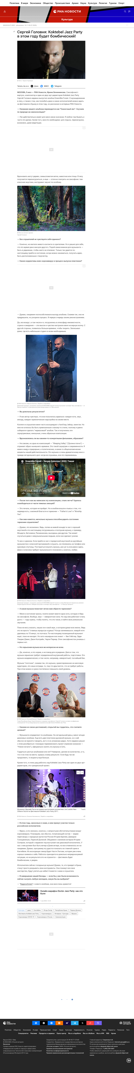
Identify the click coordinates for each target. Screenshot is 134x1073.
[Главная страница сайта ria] (67, 11)
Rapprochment (26, 884)
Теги (127, 1030)
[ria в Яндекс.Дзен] (44, 1023)
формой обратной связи (109, 1046)
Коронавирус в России (44, 917)
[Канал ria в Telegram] (75, 1023)
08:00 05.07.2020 (9, 25)
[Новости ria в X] (82, 1023)
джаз (29, 910)
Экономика (27, 1030)
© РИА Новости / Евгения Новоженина (28, 816)
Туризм (97, 1030)
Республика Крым (61, 910)
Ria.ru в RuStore (88, 1033)
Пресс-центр (61, 1033)
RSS (107, 1033)
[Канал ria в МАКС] (36, 1023)
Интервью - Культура (62, 913)
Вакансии (6, 1044)
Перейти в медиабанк (44, 403)
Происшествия (45, 1030)
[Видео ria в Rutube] (67, 1023)
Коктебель (37, 910)
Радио (104, 1030)
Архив (113, 1033)
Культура (21, 910)
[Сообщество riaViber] (98, 1023)
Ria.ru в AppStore (74, 1033)
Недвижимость (79, 1030)
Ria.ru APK (100, 1033)
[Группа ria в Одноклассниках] (59, 1023)
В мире (35, 1030)
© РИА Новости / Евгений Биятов (26, 719)
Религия (89, 1030)
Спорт (55, 1030)
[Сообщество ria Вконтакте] (51, 1023)
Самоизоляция (60, 917)
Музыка (74, 913)
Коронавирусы (47, 913)
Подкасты (111, 1030)
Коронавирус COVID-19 (26, 917)
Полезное (120, 1030)
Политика (8, 1030)
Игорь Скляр (48, 910)
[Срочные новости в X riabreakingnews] (90, 1023)
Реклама (33, 1033)
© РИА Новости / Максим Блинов (27, 403)
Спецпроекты (23, 1033)
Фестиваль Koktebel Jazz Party (28, 913)
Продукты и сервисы (47, 1033)
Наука (61, 1030)
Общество (17, 1030)
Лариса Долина (75, 910)
